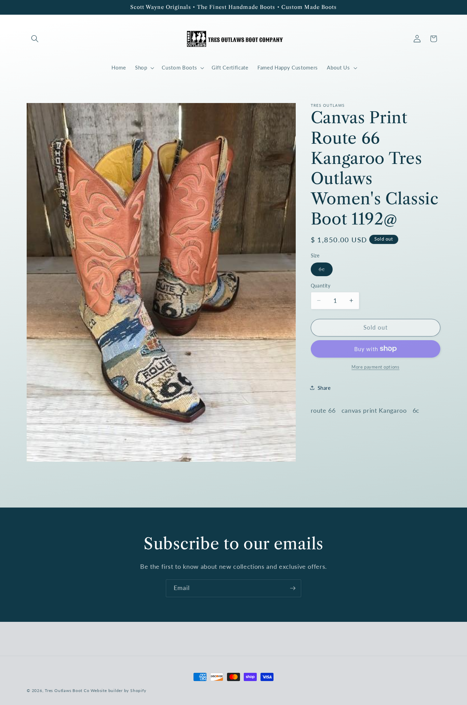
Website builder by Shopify (118, 690)
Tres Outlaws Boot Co (67, 690)
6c (326, 271)
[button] (35, 38)
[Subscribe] (292, 588)
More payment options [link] (375, 366)
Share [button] (324, 388)
